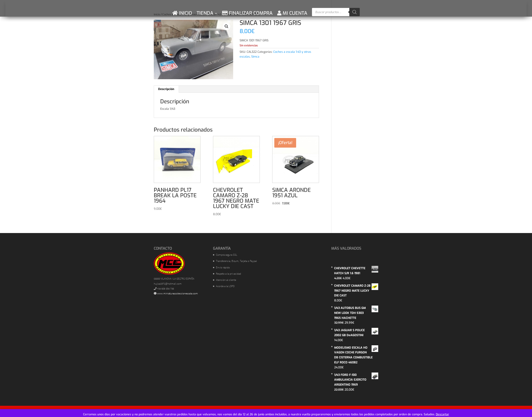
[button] (226, 26)
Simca (255, 57)
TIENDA (205, 13)
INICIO (185, 13)
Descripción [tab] (166, 89)
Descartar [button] (442, 414)
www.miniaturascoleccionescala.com (177, 293)
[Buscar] (354, 12)
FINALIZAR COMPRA (250, 13)
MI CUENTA (294, 13)
